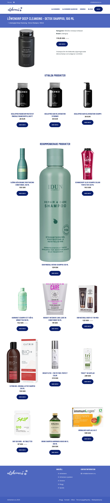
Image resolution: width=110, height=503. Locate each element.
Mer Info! (62, 44)
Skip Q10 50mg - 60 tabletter (22, 441)
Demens (83, 9)
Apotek (62, 488)
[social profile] (14, 2)
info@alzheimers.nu (95, 2)
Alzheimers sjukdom (69, 9)
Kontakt (67, 500)
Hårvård (67, 31)
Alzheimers (55, 9)
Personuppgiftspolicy (83, 500)
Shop (98, 9)
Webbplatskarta (97, 500)
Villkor (73, 500)
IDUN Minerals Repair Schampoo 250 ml (55, 265)
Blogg (90, 9)
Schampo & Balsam (76, 31)
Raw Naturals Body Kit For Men (87, 318)
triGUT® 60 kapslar (88, 373)
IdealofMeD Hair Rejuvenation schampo (87, 114)
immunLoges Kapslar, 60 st (87, 430)
